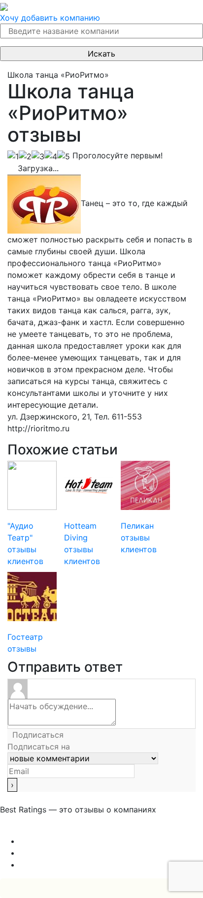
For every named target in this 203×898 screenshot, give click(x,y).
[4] (50, 156)
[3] (38, 156)
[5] (63, 156)
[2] (25, 156)
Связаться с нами (34, 829)
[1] (13, 156)
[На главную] (4, 6)
